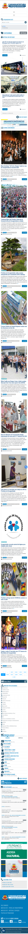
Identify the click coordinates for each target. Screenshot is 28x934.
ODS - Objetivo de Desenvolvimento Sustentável (9, 796)
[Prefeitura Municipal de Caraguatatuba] (14, 5)
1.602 (16, 672)
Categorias (8, 33)
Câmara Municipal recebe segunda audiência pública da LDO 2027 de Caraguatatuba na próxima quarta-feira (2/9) (13, 96)
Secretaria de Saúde (11, 394)
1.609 (20, 674)
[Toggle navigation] (14, 12)
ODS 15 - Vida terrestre (5, 817)
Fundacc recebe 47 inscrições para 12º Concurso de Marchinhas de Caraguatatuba (13, 651)
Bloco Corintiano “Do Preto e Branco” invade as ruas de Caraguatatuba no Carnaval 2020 (14, 166)
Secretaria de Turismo (11, 178)
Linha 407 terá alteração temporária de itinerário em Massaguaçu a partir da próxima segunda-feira (13, 42)
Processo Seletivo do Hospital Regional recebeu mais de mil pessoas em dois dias (14, 327)
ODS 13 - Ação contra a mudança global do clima (10, 816)
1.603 (20, 672)
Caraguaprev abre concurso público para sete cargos (13, 801)
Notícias (4, 178)
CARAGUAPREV (7, 806)
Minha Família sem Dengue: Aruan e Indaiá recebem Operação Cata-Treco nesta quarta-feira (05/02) (13, 381)
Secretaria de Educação (12, 610)
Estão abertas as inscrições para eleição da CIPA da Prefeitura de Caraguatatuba (13, 490)
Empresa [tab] (20, 738)
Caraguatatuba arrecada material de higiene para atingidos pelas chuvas (13, 545)
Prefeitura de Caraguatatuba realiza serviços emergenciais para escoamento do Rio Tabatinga (13, 273)
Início (4, 26)
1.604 (25, 672)
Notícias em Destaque (9, 37)
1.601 (12, 672)
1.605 (3, 674)
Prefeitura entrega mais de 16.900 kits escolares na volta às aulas (14, 598)
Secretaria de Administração (13, 340)
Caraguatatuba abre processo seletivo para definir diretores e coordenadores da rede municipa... (13, 822)
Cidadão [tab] (7, 738)
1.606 (7, 674)
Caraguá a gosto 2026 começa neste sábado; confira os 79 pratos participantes (13, 791)
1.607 (12, 674)
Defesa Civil (7, 815)
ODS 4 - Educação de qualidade (7, 828)
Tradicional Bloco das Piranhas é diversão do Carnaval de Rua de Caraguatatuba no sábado (12, 220)
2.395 (14, 676)
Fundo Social (10, 557)
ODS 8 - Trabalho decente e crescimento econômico (10, 797)
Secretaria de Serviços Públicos (13, 285)
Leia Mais (5, 55)
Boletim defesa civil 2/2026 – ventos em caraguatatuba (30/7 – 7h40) (14, 833)
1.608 (16, 674)
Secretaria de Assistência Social (14, 448)
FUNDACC (9, 665)
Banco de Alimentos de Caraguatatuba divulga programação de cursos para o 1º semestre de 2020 (14, 435)
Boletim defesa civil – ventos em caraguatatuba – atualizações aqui (12, 811)
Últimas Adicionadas (9, 127)
